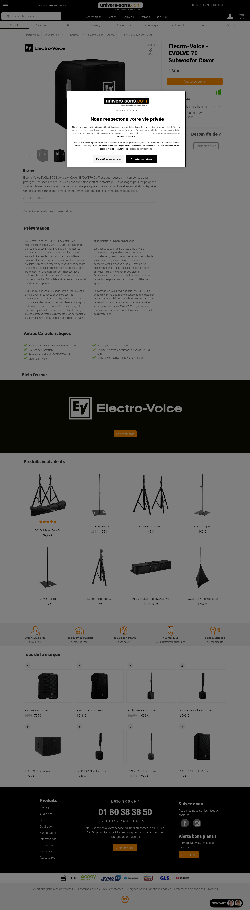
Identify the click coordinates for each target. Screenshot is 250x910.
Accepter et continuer (142, 158)
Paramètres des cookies (108, 158)
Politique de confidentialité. (141, 148)
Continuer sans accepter (126, 110)
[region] (126, 129)
